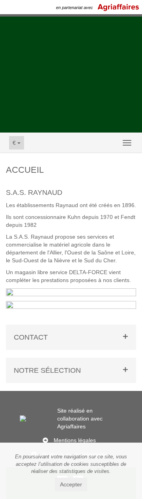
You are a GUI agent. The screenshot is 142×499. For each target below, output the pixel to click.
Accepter (71, 484)
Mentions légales (75, 440)
